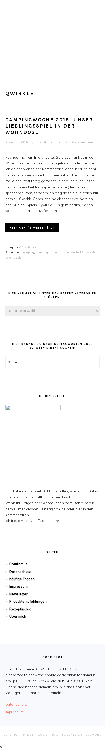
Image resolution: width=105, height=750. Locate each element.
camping (28, 252)
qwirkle (90, 252)
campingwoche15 (71, 252)
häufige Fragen (22, 579)
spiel (8, 257)
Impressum (18, 586)
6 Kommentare (82, 142)
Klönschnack (28, 247)
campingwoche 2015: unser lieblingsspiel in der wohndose (49, 126)
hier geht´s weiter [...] (32, 227)
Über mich (18, 616)
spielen (18, 257)
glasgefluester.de (52, 35)
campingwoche (46, 252)
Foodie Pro (45, 734)
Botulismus (18, 564)
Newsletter (18, 594)
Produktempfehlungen (28, 601)
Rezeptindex (20, 609)
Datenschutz (20, 572)
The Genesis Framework (80, 734)
